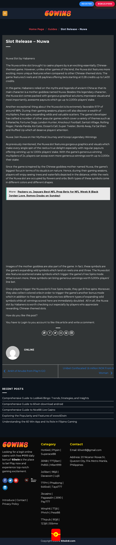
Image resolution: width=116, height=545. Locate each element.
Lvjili (57, 475)
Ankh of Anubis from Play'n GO (26, 371)
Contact (21, 500)
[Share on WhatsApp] (44, 333)
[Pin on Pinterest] (66, 333)
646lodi (45, 486)
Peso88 (55, 512)
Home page (36, 29)
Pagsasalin (47, 497)
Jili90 (58, 497)
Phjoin (56, 450)
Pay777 (45, 501)
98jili (54, 471)
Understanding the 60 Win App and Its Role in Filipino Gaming (39, 421)
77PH (44, 482)
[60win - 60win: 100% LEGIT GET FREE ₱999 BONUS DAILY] (58, 13)
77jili (55, 508)
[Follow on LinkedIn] (5, 487)
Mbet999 (55, 465)
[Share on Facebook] (49, 333)
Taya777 (57, 486)
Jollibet (45, 471)
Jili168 (44, 461)
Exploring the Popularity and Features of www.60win (34, 415)
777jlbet (55, 461)
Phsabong (56, 482)
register (87, 4)
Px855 (44, 465)
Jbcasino (46, 493)
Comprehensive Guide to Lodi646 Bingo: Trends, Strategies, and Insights (45, 398)
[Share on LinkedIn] (71, 333)
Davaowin (47, 475)
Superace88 (48, 454)
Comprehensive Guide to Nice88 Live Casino (28, 410)
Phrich (45, 512)
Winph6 (45, 508)
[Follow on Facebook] (5, 480)
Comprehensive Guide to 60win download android (32, 404)
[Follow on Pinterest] (15, 480)
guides (52, 29)
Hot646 (45, 450)
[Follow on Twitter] (10, 480)
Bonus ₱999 (105, 4)
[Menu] (5, 13)
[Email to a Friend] (60, 333)
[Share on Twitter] (55, 333)
